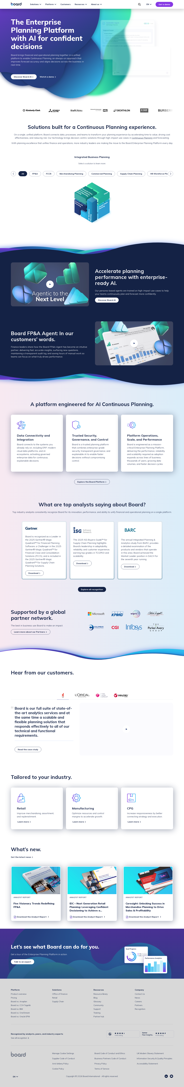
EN (147, 4)
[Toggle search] (139, 4)
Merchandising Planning (71, 173)
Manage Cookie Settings (63, 1053)
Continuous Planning (142, 137)
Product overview (19, 994)
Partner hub (99, 1016)
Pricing (14, 997)
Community (99, 1005)
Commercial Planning (101, 173)
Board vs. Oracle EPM (20, 1016)
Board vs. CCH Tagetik (21, 1005)
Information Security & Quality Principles (154, 1058)
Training (97, 1012)
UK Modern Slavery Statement (150, 1053)
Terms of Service (102, 1068)
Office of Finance (59, 994)
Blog (95, 997)
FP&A (35, 173)
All (23, 173)
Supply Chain (58, 1001)
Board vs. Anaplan (19, 1001)
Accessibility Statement (147, 1063)
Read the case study (28, 749)
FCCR (48, 173)
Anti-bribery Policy (60, 1063)
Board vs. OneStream (20, 1012)
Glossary (97, 1001)
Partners (138, 1005)
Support (97, 1009)
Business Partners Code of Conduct (110, 1058)
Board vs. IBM (17, 1009)
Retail (54, 997)
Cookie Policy (58, 1068)
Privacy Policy (101, 1063)
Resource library (101, 994)
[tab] (63, 695)
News (137, 997)
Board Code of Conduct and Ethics (110, 1053)
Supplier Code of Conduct (63, 1058)
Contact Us (140, 994)
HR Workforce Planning (161, 173)
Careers (138, 1001)
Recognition (140, 1009)
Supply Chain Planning (131, 173)
